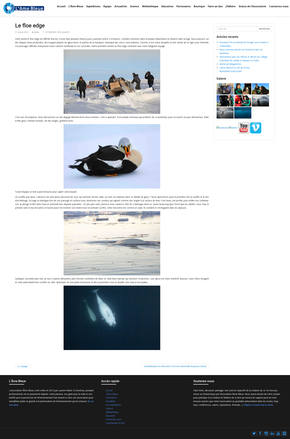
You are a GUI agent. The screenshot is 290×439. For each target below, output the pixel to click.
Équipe (107, 6)
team (36, 32)
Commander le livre (115, 423)
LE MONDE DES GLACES (57, 32)
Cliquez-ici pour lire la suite (258, 404)
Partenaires (183, 6)
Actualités (120, 6)
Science (134, 6)
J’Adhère (231, 6)
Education (167, 6)
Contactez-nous (278, 6)
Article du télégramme (230, 64)
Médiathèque (150, 6)
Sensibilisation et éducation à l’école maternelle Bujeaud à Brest (175, 366)
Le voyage (22, 366)
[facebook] (260, 433)
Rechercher (264, 28)
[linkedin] (272, 433)
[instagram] (266, 433)
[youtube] (278, 433)
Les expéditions (113, 404)
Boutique (199, 6)
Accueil (61, 6)
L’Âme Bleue (76, 6)
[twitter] (254, 433)
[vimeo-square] (284, 433)
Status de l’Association (252, 6)
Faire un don (215, 6)
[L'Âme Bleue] (24, 7)
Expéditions (93, 6)
